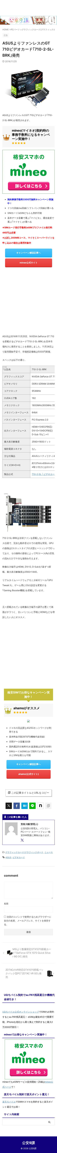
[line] (32, 806)
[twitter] (9, 806)
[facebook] (16, 806)
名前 (6, 903)
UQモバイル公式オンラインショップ (20, 1011)
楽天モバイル (9, 1101)
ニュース (48, 852)
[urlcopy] (48, 806)
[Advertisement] (28, 302)
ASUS (8, 857)
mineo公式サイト (29, 262)
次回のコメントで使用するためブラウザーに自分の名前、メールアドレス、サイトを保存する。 (27, 920)
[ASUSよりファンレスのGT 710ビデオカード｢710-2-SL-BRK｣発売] (24, 806)
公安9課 (28, 1143)
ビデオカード (19, 857)
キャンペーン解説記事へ (28, 252)
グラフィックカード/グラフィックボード (24, 852)
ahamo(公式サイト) (28, 774)
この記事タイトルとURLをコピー (30, 792)
